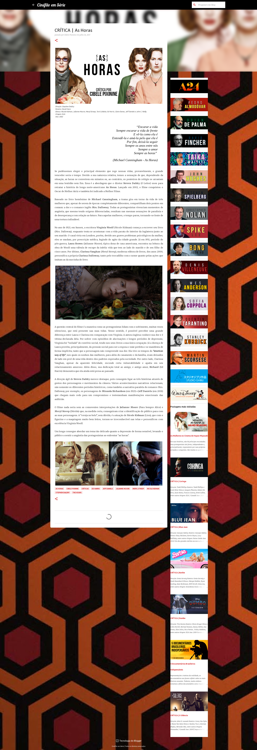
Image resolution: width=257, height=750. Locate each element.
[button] (56, 40)
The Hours (77, 492)
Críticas (85, 489)
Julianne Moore (123, 489)
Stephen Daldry (62, 492)
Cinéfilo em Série (51, 5)
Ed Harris (96, 489)
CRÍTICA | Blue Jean (179, 527)
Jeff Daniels (108, 489)
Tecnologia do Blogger (130, 741)
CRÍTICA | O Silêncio (179, 715)
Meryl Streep (138, 489)
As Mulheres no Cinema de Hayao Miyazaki (189, 436)
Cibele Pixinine (73, 489)
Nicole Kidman (153, 489)
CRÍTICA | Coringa (178, 481)
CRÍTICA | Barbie (177, 573)
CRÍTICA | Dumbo (177, 618)
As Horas (59, 489)
